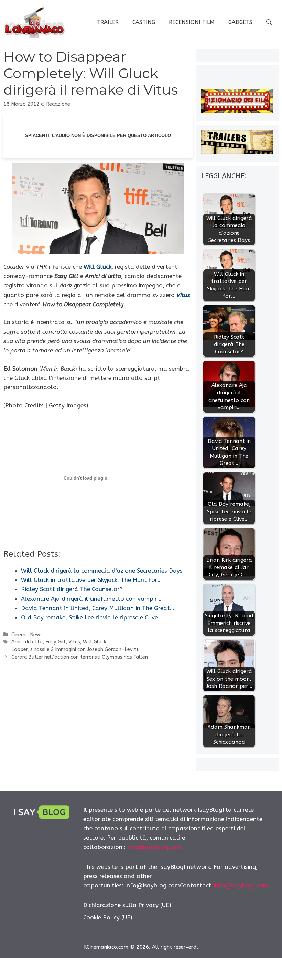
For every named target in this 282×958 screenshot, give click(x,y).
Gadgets (240, 22)
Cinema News (27, 635)
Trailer (108, 22)
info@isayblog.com (154, 846)
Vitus (183, 294)
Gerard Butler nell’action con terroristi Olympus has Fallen (79, 657)
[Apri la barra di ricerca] (269, 22)
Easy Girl (55, 642)
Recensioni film (192, 22)
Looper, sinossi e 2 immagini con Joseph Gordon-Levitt (75, 649)
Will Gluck (97, 266)
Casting (143, 22)
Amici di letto (27, 642)
